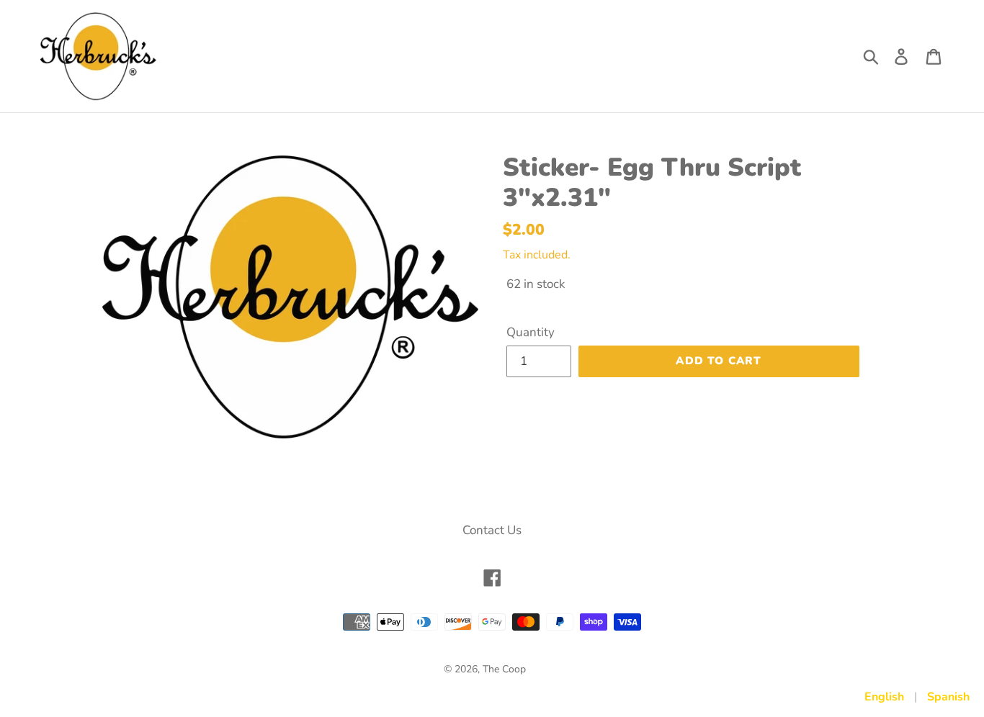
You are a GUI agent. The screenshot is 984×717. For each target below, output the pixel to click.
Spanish (948, 697)
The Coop (504, 669)
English (884, 697)
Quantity (530, 332)
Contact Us (492, 530)
